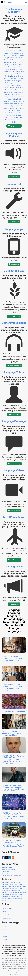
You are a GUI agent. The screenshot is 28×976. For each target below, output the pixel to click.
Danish (12, 67)
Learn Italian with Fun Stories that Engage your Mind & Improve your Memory (12, 687)
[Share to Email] (13, 857)
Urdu (19, 115)
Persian (14, 99)
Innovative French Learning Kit (13, 711)
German (20, 76)
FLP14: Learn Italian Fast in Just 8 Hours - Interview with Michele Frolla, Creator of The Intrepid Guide (13, 815)
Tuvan (8, 115)
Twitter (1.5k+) (7, 911)
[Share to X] (6, 857)
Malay (7, 94)
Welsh (16, 117)
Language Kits (15, 221)
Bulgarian (13, 60)
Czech (7, 67)
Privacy (5, 933)
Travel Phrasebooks (14, 560)
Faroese (6, 71)
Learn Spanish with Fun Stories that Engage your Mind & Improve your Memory (12, 899)
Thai (13, 110)
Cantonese (7, 62)
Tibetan (18, 110)
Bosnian (7, 60)
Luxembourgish (9, 92)
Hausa (21, 78)
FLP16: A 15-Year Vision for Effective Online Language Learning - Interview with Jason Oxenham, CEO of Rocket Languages (13, 759)
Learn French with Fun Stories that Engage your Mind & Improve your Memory (13, 733)
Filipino (15, 71)
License (5, 936)
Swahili (19, 106)
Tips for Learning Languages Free (11, 875)
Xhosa (20, 117)
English (7, 69)
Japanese (19, 85)
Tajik (17, 108)
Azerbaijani (7, 55)
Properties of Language (8, 869)
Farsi (11, 71)
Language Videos (15, 510)
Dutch (21, 67)
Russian (21, 101)
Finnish (21, 71)
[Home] (2, 2)
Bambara (15, 55)
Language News (14, 604)
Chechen (20, 62)
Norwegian (20, 97)
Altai (20, 51)
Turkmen (20, 113)
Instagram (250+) (7, 918)
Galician (7, 76)
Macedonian (19, 92)
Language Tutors (14, 415)
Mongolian (7, 97)
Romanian (15, 101)
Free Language (9, 2)
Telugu (9, 110)
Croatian (19, 64)
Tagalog (12, 108)
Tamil (22, 108)
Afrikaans (8, 51)
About (4, 926)
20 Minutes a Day (15, 316)
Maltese (12, 94)
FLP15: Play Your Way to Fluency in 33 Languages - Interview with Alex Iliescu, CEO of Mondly (13, 788)
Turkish (13, 113)
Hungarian (18, 80)
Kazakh (12, 87)
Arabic (7, 53)
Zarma (18, 120)
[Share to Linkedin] (9, 857)
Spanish (14, 106)
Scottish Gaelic (8, 103)
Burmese (20, 60)
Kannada (7, 87)
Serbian (16, 103)
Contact (5, 929)
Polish (19, 99)
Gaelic (19, 74)
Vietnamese (9, 117)
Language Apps (14, 264)
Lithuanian (18, 90)
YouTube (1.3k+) (7, 915)
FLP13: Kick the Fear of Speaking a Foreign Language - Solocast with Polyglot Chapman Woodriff (13, 843)
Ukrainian (14, 115)
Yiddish (7, 120)
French (14, 74)
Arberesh (13, 53)
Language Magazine (14, 126)
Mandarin (19, 94)
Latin (7, 90)
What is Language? (7, 867)
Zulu (14, 122)
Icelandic (8, 83)
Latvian (12, 90)
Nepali (14, 97)
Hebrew (7, 80)
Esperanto (13, 69)
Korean (18, 87)
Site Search (5, 873)
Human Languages (7, 871)
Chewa (7, 64)
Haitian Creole (14, 78)
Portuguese (7, 101)
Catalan (14, 62)
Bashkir (21, 55)
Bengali (20, 57)
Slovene (8, 106)
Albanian (15, 51)
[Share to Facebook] (3, 857)
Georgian (14, 76)
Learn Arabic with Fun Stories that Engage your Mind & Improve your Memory (12, 659)
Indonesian (15, 83)
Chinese (13, 64)
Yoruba (13, 120)
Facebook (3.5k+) (7, 908)
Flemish (8, 74)
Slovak (22, 103)
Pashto (9, 99)
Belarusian (13, 57)
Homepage (5, 939)
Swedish (6, 108)
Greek (6, 78)
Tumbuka (8, 113)
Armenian (19, 53)
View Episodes (14, 176)
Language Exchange (14, 464)
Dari (16, 67)
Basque (7, 57)
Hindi (13, 80)
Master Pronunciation (15, 365)
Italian (13, 85)
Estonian (20, 69)
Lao (22, 87)
